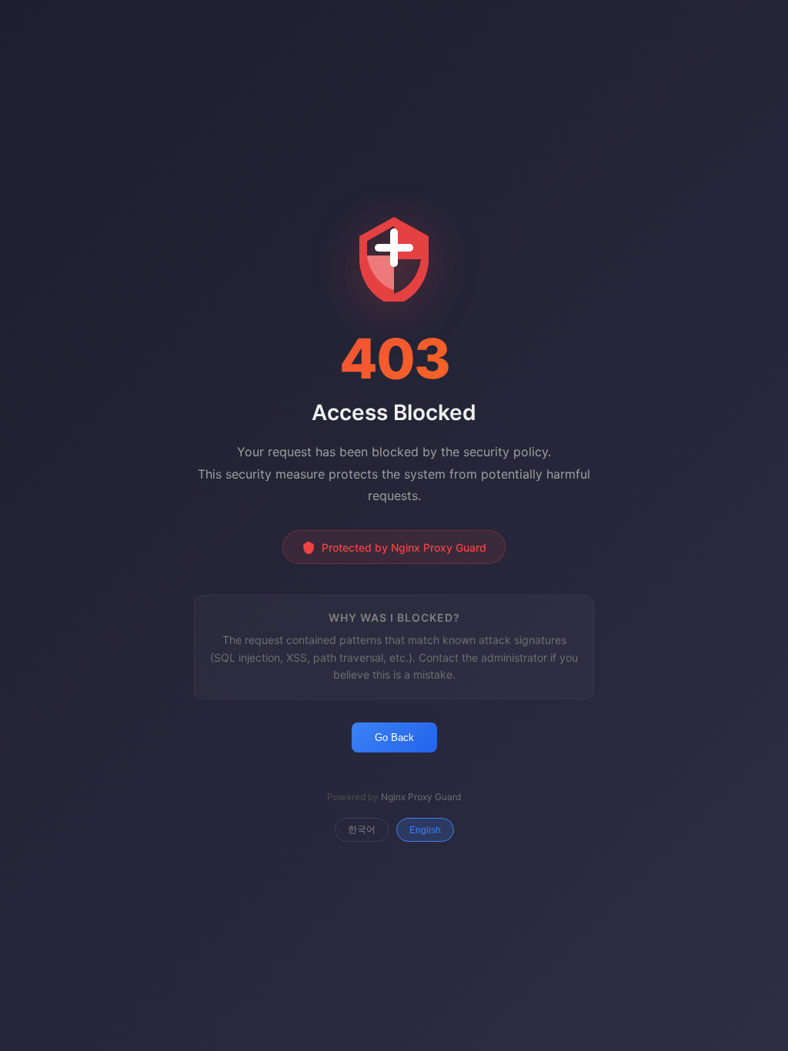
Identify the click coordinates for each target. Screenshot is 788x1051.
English (425, 830)
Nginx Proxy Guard (421, 796)
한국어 (362, 829)
